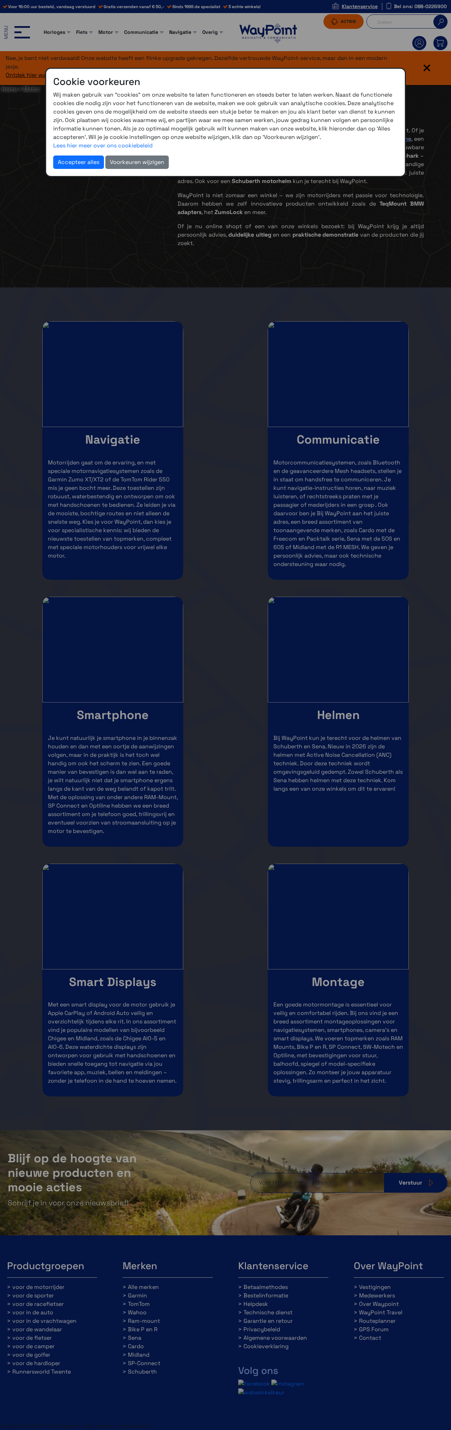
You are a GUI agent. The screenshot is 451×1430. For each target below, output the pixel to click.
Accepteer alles (78, 162)
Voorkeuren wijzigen (137, 162)
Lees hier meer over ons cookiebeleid (103, 145)
